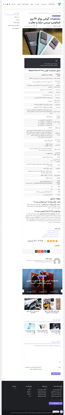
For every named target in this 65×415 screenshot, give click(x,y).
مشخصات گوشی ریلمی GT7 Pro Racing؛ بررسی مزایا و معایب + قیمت (55, 332)
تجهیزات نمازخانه (16, 22)
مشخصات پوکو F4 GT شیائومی (51, 235)
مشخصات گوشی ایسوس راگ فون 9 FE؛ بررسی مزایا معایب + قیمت (42, 282)
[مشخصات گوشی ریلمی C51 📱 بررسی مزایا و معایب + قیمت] (29, 326)
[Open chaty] (61, 411)
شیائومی (57, 245)
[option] (42, 281)
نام (59, 361)
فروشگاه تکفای (51, 4)
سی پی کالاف (17, 17)
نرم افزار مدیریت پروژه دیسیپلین (13, 25)
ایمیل (59, 367)
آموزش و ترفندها (25, 4)
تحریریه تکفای (57, 26)
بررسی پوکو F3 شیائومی (52, 233)
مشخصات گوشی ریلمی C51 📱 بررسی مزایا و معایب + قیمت (30, 332)
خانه (59, 13)
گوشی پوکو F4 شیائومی (52, 231)
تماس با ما (13, 4)
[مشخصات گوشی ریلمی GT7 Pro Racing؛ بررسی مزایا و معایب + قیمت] (55, 326)
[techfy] (59, 4)
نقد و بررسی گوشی (53, 13)
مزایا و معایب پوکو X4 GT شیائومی (50, 237)
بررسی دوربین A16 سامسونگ (56, 396)
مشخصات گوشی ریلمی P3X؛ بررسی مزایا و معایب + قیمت (42, 331)
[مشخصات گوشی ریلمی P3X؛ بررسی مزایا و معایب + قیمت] (42, 326)
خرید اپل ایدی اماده (16, 28)
